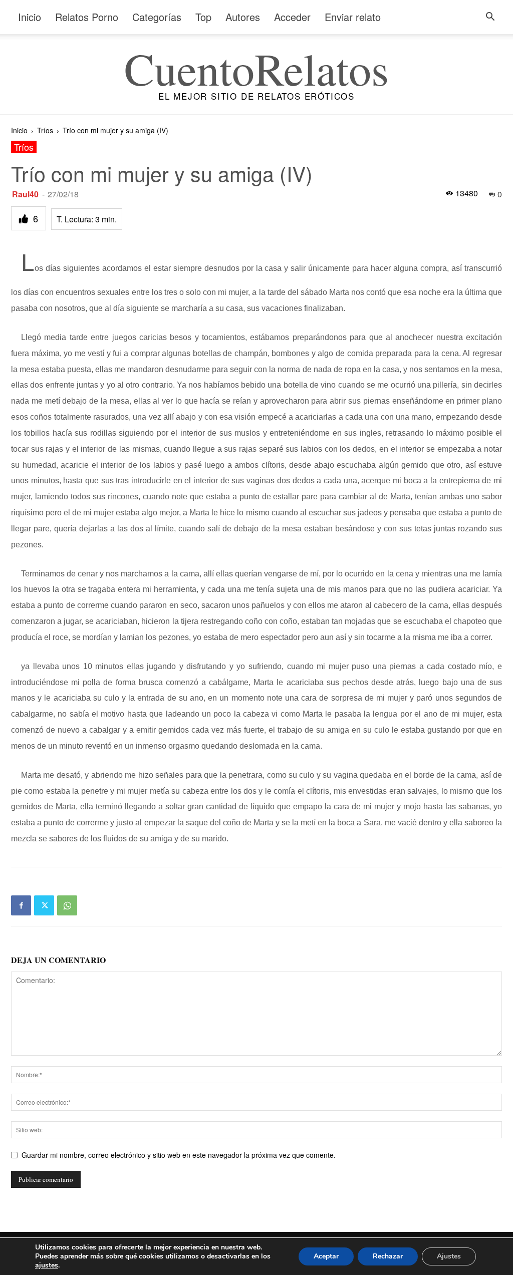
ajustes (46, 1265)
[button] (490, 18)
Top (203, 17)
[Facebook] (21, 905)
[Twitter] (44, 905)
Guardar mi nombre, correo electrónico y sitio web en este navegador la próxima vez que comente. (179, 1155)
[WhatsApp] (67, 905)
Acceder (292, 17)
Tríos (45, 130)
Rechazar (388, 1256)
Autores (242, 17)
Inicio (29, 17)
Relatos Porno (86, 17)
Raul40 (25, 194)
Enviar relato (353, 17)
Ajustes (449, 1256)
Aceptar (326, 1256)
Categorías (156, 17)
